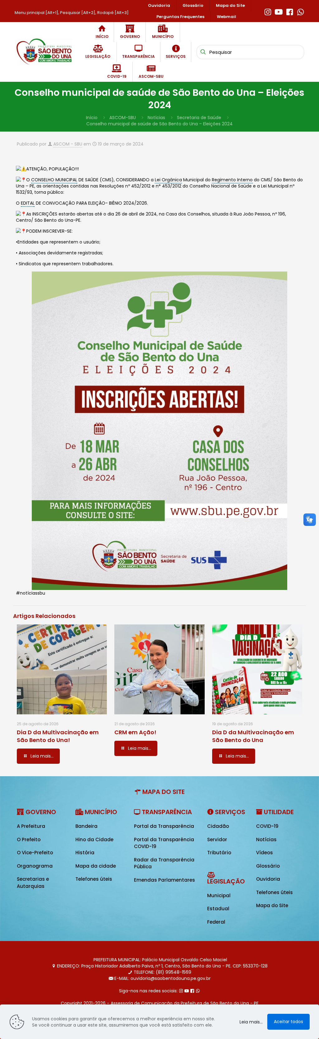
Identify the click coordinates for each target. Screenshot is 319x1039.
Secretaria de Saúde (199, 117)
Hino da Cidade (94, 839)
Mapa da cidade (95, 866)
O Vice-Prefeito (35, 852)
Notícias (156, 117)
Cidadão (218, 826)
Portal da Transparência (164, 826)
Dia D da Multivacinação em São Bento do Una (253, 736)
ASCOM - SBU (67, 144)
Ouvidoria (268, 879)
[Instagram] (268, 11)
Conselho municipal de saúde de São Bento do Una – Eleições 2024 (159, 124)
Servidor (217, 839)
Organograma (35, 866)
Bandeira (86, 826)
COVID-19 (267, 826)
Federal (216, 922)
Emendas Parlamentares (164, 880)
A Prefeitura (31, 826)
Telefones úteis (93, 879)
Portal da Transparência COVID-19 (164, 843)
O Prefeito (28, 839)
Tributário (219, 852)
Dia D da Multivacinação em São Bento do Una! (58, 736)
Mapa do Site (272, 905)
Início (92, 117)
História (84, 852)
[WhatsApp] (300, 11)
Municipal (219, 895)
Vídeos (264, 852)
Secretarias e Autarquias (33, 882)
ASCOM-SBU (122, 117)
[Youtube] (279, 11)
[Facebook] (289, 11)
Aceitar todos (288, 1021)
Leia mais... (251, 1022)
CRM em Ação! (135, 732)
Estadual (218, 908)
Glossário (268, 866)
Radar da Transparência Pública (164, 863)
